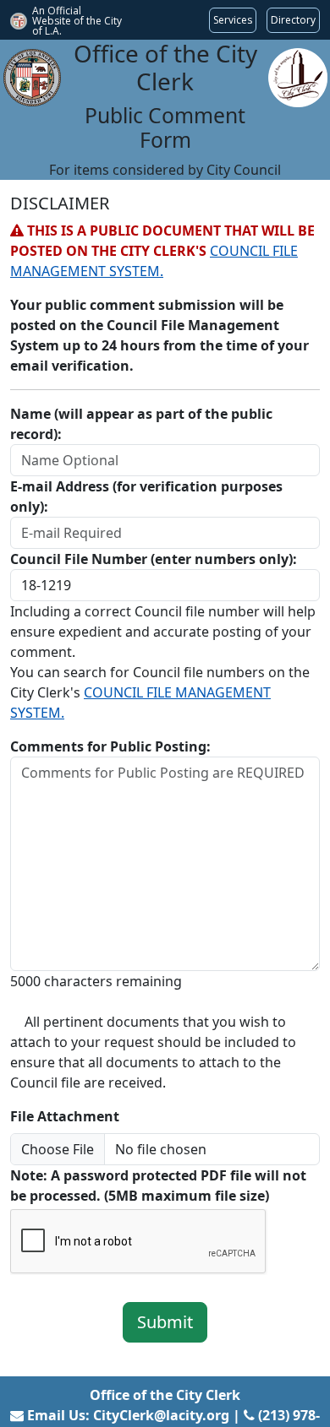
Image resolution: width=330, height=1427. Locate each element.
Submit (165, 1321)
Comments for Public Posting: (110, 746)
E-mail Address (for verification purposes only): (146, 496)
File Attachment (64, 1116)
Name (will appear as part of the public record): (141, 423)
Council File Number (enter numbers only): (153, 559)
